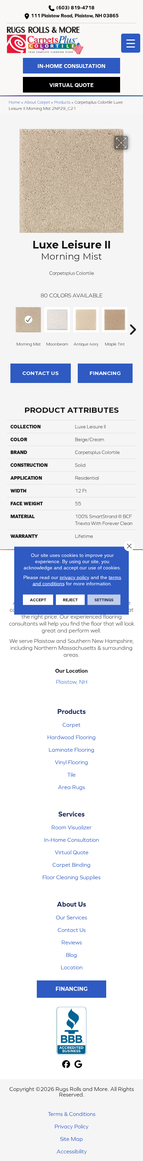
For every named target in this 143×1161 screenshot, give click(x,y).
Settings (103, 599)
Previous (10, 319)
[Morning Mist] (28, 319)
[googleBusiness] (78, 1064)
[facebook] (66, 1064)
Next (132, 319)
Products (62, 102)
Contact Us (40, 373)
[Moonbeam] (57, 319)
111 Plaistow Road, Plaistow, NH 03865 (75, 15)
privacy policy (74, 577)
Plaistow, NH (71, 682)
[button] (71, 65)
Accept (38, 599)
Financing (105, 373)
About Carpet (37, 102)
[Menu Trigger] (130, 43)
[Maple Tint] (114, 319)
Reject (70, 599)
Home (14, 102)
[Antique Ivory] (86, 319)
